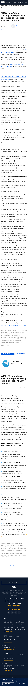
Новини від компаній (6, 5)
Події (22, 598)
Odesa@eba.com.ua (8, 670)
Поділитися (22, 353)
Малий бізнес (15, 601)
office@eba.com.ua (8, 631)
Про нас (6, 598)
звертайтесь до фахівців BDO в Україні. (14, 325)
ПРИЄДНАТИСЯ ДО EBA (14, 609)
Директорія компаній (18, 5)
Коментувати (8, 353)
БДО (2, 7)
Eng (18, 2)
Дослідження (11, 603)
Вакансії (14, 677)
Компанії (14, 583)
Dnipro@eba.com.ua (8, 660)
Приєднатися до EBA (14, 606)
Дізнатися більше (20, 683)
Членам (19, 603)
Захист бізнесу (14, 598)
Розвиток (7, 601)
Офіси (22, 601)
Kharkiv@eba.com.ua (9, 649)
